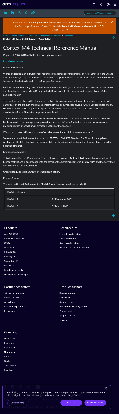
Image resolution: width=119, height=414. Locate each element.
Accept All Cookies (95, 403)
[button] (5, 12)
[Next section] (112, 37)
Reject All (71, 403)
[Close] (105, 388)
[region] (56, 397)
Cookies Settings (18, 403)
